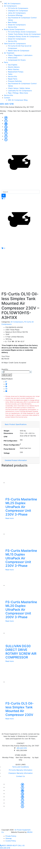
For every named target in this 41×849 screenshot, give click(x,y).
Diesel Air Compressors (17, 25)
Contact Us (20, 776)
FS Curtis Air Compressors (18, 8)
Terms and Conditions (20, 767)
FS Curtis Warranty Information (20, 770)
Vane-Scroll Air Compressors (15, 44)
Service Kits (12, 27)
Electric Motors (14, 67)
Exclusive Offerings (15, 15)
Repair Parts (12, 79)
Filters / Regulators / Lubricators (20, 55)
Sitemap (8, 838)
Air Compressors (10, 6)
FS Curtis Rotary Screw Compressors (22, 32)
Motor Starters (13, 69)
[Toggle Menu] (1, 1)
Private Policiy (10, 836)
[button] (3, 199)
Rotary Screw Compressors (14, 29)
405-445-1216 (7, 104)
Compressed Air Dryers (17, 60)
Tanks (10, 74)
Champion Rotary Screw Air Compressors (23, 36)
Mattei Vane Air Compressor (18, 51)
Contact (7, 98)
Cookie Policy (10, 841)
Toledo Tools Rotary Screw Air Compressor (24, 34)
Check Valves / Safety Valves (19, 88)
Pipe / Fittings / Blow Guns (18, 93)
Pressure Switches (15, 81)
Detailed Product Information (16, 460)
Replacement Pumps (15, 72)
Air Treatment (9, 53)
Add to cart (6, 375)
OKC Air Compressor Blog (17, 100)
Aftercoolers (12, 58)
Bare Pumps (12, 22)
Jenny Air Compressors (17, 13)
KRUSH (29, 832)
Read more (9, 518)
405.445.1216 (22, 748)
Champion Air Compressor (18, 11)
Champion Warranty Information (20, 773)
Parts (6, 62)
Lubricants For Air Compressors (20, 91)
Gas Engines (12, 65)
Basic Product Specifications (15, 424)
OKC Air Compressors (12, 4)
